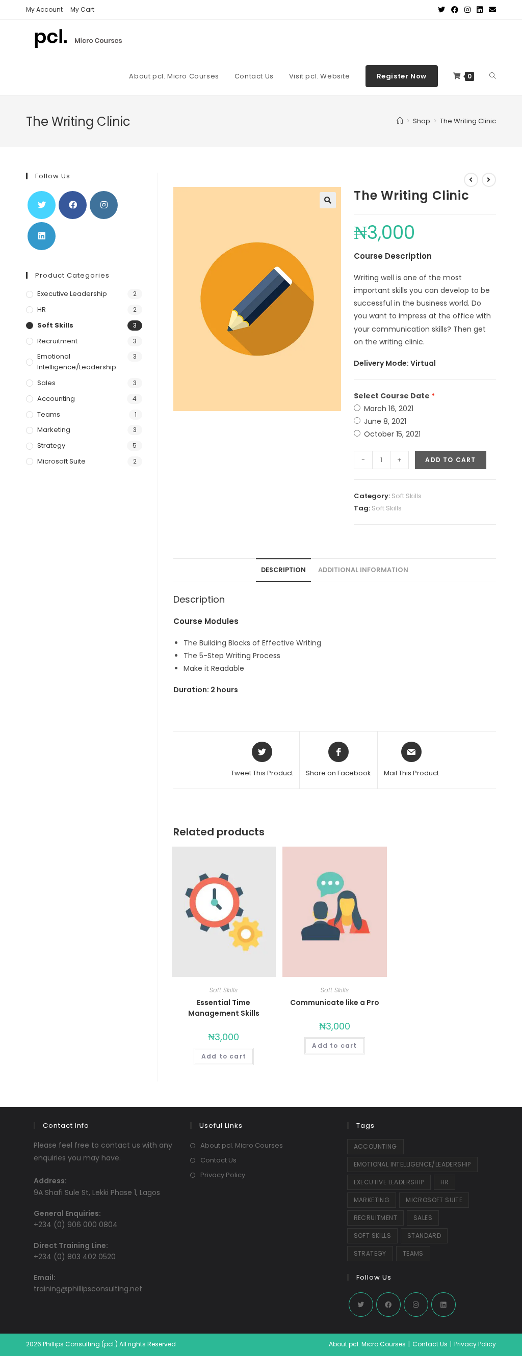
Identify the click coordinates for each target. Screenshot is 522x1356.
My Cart (82, 9)
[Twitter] (42, 205)
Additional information (363, 569)
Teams (48, 414)
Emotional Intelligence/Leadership (76, 361)
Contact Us (218, 1160)
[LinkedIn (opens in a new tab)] (480, 10)
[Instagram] (104, 205)
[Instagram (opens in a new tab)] (467, 10)
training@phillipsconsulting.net (88, 1289)
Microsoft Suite (61, 461)
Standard (424, 1235)
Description (283, 569)
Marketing (53, 430)
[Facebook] (73, 205)
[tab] (283, 570)
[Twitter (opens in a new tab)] (441, 10)
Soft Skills (407, 496)
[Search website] (493, 76)
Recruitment (57, 341)
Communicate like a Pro (334, 1002)
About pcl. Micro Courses (241, 1145)
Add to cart (450, 459)
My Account (44, 9)
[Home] (400, 121)
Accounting (56, 398)
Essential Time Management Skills (223, 1007)
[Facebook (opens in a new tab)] (454, 10)
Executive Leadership (72, 294)
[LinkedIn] (42, 236)
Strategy (51, 445)
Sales (46, 383)
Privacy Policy (222, 1175)
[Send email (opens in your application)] (491, 10)
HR (41, 309)
